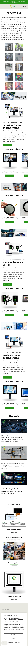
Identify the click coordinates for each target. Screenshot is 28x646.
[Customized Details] (14, 514)
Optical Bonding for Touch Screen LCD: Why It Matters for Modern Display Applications (12, 491)
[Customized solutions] (14, 581)
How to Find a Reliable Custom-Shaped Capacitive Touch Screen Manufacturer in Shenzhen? (12, 440)
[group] (10, 173)
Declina (13, 638)
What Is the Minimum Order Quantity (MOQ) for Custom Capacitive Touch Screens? (13, 466)
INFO (3, 605)
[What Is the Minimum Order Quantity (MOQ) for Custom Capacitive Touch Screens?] (14, 453)
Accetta (13, 634)
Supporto (5, 609)
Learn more (7, 145)
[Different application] (14, 548)
